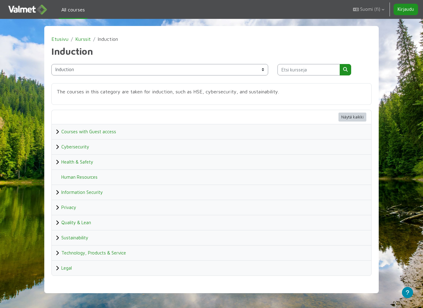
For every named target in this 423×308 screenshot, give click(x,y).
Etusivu (59, 39)
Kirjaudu (406, 9)
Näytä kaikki (352, 116)
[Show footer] (407, 292)
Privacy (68, 207)
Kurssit (83, 39)
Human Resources (79, 177)
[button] (368, 9)
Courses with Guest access (88, 131)
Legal (66, 268)
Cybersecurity (75, 146)
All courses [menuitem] (73, 9)
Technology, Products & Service (93, 252)
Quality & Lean (76, 222)
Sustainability (74, 237)
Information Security (82, 192)
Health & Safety (77, 162)
